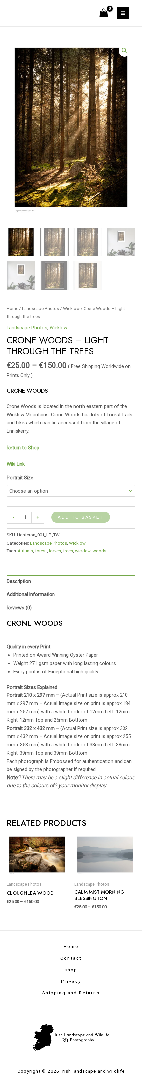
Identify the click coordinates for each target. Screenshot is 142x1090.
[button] (124, 51)
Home (12, 308)
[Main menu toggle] (123, 13)
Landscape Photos (40, 308)
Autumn (25, 550)
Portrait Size (20, 478)
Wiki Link (16, 464)
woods (99, 550)
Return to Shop (24, 448)
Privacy (71, 981)
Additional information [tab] (31, 594)
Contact (71, 958)
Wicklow (71, 308)
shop (71, 969)
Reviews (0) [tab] (19, 608)
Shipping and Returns (71, 992)
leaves (55, 550)
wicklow (83, 550)
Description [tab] (19, 581)
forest (41, 550)
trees (68, 550)
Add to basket (80, 517)
